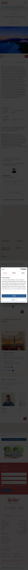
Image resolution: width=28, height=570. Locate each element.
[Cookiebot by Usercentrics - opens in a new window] (20, 269)
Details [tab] (14, 272)
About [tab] (22, 272)
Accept (14, 295)
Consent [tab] (5, 272)
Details (13, 299)
